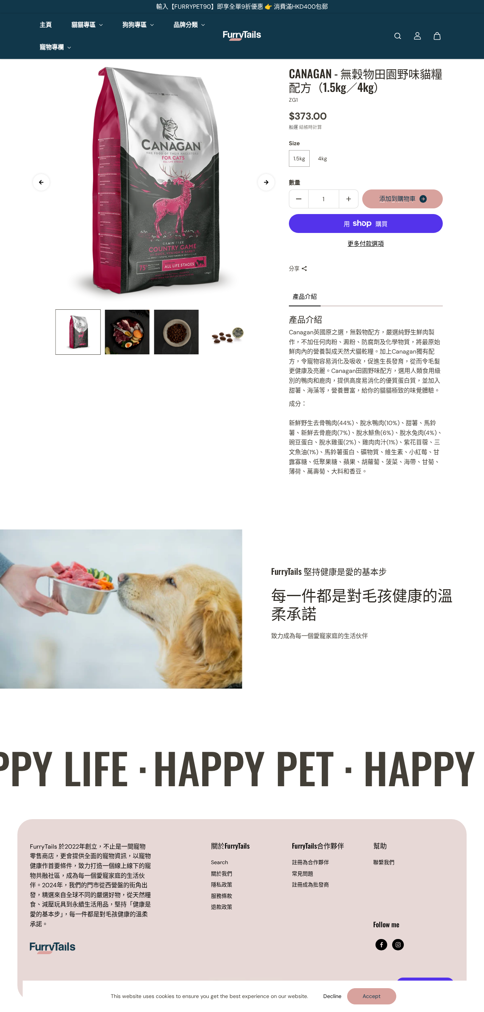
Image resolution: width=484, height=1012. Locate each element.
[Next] (266, 182)
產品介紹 (305, 297)
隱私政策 (221, 884)
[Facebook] (381, 944)
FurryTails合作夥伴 (318, 846)
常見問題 (302, 873)
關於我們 (221, 873)
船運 (293, 127)
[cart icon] (437, 36)
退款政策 (221, 906)
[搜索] (398, 36)
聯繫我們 (383, 862)
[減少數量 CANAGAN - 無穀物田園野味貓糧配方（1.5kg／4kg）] (299, 198)
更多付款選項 (365, 244)
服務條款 (221, 895)
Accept (371, 996)
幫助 (380, 846)
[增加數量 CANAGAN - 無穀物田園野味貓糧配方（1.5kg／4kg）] (348, 198)
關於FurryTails (230, 846)
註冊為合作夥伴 (310, 862)
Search (219, 862)
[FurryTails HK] (242, 36)
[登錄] (417, 36)
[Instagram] (398, 944)
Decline (332, 996)
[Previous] (41, 182)
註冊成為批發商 (310, 884)
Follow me (386, 924)
